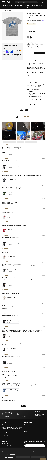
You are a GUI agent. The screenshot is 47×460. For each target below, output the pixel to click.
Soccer (15, 7)
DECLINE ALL (37, 457)
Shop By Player (30, 7)
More (37, 7)
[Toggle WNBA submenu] (28, 5)
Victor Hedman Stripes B (8, 10)
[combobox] (26, 2)
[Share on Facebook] (32, 104)
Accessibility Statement (6, 445)
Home (2, 10)
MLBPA (16, 5)
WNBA (26, 5)
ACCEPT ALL (23, 457)
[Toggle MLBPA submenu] (18, 5)
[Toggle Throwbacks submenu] (25, 7)
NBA (21, 5)
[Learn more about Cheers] (31, 24)
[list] (12, 26)
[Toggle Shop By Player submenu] (34, 7)
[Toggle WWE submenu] (39, 5)
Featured (4, 5)
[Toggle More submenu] (38, 7)
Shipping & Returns (28, 424)
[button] (44, 2)
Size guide (43, 40)
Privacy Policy (13, 454)
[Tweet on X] (30, 104)
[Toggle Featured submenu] (7, 5)
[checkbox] (34, 142)
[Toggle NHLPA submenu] (34, 5)
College (9, 7)
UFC (42, 5)
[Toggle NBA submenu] (23, 5)
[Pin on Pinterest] (35, 104)
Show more (23, 405)
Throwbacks (21, 7)
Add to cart (40, 52)
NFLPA (10, 5)
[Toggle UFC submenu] (43, 5)
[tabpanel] (23, 274)
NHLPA (31, 5)
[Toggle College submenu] (11, 7)
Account (26, 431)
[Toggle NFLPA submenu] (12, 5)
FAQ (25, 426)
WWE (37, 5)
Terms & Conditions (5, 443)
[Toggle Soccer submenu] (17, 7)
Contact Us (26, 429)
